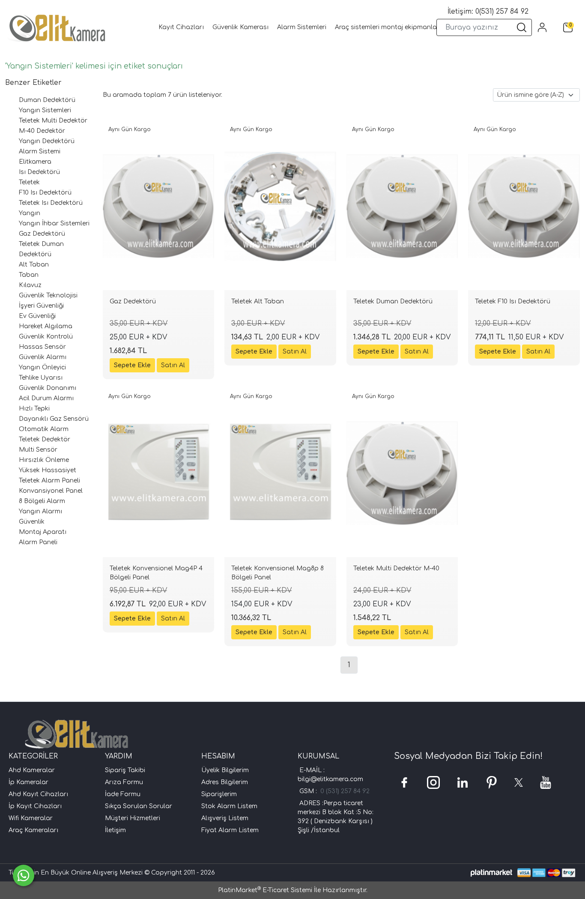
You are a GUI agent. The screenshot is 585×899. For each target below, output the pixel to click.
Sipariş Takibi (125, 770)
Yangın (29, 213)
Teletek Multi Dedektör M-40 (396, 568)
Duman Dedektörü (47, 100)
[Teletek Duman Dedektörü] (402, 206)
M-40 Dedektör (42, 131)
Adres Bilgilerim (224, 782)
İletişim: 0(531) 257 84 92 (488, 11)
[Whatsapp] (23, 875)
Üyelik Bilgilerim (225, 770)
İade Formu (122, 794)
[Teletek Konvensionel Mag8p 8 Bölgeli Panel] (280, 473)
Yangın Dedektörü (47, 141)
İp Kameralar (28, 782)
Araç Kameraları (33, 830)
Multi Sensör (38, 450)
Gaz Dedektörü (42, 234)
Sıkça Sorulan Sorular (138, 806)
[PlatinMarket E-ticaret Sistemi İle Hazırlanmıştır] (491, 872)
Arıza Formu (124, 782)
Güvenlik (32, 521)
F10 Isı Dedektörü (45, 192)
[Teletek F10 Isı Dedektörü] (524, 206)
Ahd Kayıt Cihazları (38, 794)
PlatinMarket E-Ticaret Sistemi (265, 890)
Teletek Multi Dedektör (53, 120)
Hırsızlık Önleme (44, 460)
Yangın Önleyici (42, 367)
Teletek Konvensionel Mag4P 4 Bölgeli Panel (156, 573)
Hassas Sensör (42, 347)
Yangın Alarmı (40, 511)
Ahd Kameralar (32, 770)
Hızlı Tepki (34, 408)
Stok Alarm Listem (229, 806)
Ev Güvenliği (37, 316)
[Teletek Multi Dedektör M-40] (402, 473)
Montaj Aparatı (42, 532)
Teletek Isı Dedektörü (51, 203)
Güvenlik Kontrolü (46, 336)
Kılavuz (30, 285)
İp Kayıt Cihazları (35, 806)
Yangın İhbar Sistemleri (54, 223)
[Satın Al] (173, 365)
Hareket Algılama (45, 326)
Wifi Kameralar (31, 818)
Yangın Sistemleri (45, 110)
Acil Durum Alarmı (46, 398)
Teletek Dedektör (44, 439)
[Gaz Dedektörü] (159, 206)
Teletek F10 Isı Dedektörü (512, 301)
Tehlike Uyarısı (41, 378)
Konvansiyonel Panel (51, 491)
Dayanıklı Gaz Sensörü (54, 419)
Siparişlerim (219, 794)
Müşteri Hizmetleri (132, 818)
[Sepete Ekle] (132, 365)
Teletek (29, 182)
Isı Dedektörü (39, 172)
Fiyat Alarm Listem (230, 830)
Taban (29, 275)
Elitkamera (35, 162)
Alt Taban (34, 264)
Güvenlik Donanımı (47, 388)
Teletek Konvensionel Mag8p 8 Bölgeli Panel (277, 573)
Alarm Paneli (38, 542)
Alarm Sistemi (39, 151)
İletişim (115, 830)
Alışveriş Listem (224, 818)
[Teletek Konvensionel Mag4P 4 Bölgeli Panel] (159, 473)
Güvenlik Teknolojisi (48, 295)
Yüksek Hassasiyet (47, 470)
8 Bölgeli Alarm (42, 501)
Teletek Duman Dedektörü (393, 301)
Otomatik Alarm (44, 429)
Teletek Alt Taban (257, 301)
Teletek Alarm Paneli (49, 480)
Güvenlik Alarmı (42, 357)
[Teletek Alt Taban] (280, 206)
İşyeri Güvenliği (41, 306)
